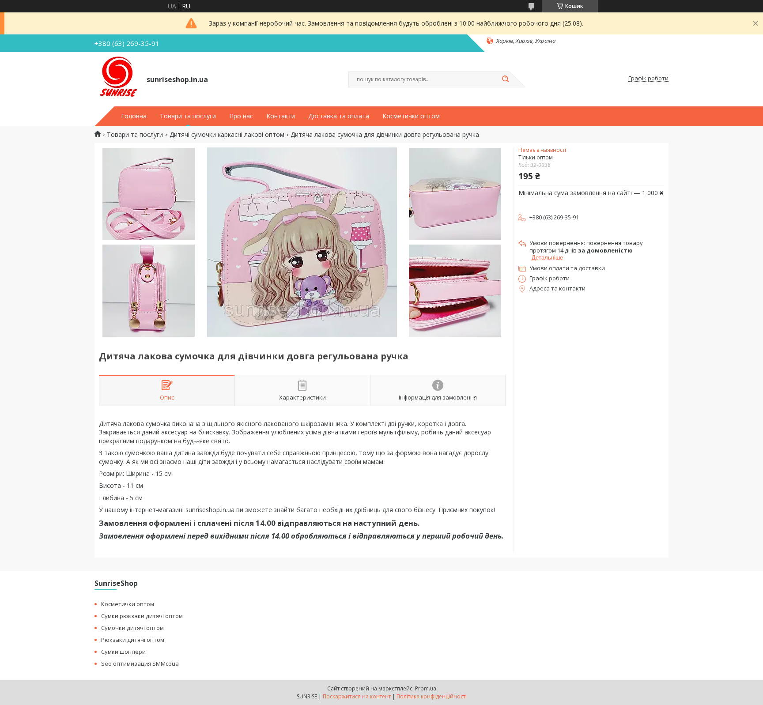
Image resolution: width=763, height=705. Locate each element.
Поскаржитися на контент (357, 696)
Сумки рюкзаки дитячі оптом (142, 616)
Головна (134, 116)
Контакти (280, 116)
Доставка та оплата (338, 116)
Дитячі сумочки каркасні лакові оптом (227, 135)
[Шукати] (505, 79)
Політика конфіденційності (432, 696)
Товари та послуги (188, 116)
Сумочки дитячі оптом (132, 628)
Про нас (241, 116)
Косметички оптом (411, 116)
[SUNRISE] (116, 79)
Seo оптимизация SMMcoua (140, 663)
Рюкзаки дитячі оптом (132, 640)
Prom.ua (425, 688)
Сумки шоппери (123, 652)
